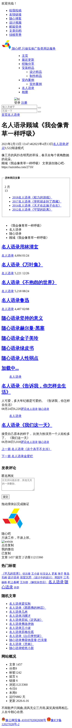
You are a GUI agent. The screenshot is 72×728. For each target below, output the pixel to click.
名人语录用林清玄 (20, 246)
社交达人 (45, 573)
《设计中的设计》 (43, 577)
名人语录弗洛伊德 (21, 623)
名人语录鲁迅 (15, 300)
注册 (24, 102)
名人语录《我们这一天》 (27, 425)
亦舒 (16, 587)
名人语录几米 (18, 611)
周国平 (59, 577)
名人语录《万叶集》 (22, 264)
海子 (60, 573)
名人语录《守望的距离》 (32, 209)
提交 (5, 496)
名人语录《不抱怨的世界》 (29, 282)
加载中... (10, 368)
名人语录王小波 (20, 628)
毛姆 (4, 577)
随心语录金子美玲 (20, 338)
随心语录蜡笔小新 (21, 648)
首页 (5, 114)
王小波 (35, 573)
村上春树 (13, 582)
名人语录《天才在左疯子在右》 (36, 205)
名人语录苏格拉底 (21, 632)
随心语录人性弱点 (20, 358)
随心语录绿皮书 (18, 348)
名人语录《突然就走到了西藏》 (36, 201)
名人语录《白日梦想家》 (26, 636)
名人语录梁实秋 (20, 603)
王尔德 (24, 582)
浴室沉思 (25, 577)
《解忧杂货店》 (38, 582)
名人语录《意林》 (21, 644)
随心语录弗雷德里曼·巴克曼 (28, 640)
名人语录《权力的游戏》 (32, 197)
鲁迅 (66, 573)
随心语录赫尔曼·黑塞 (23, 328)
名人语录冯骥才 (20, 615)
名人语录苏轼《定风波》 (26, 619)
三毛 (66, 577)
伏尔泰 (26, 573)
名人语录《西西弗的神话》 (27, 607)
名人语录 (14, 114)
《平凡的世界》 (12, 573)
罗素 (54, 573)
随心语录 (43, 409)
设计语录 (13, 577)
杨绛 (4, 582)
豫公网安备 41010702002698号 (25, 720)
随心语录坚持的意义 (22, 318)
